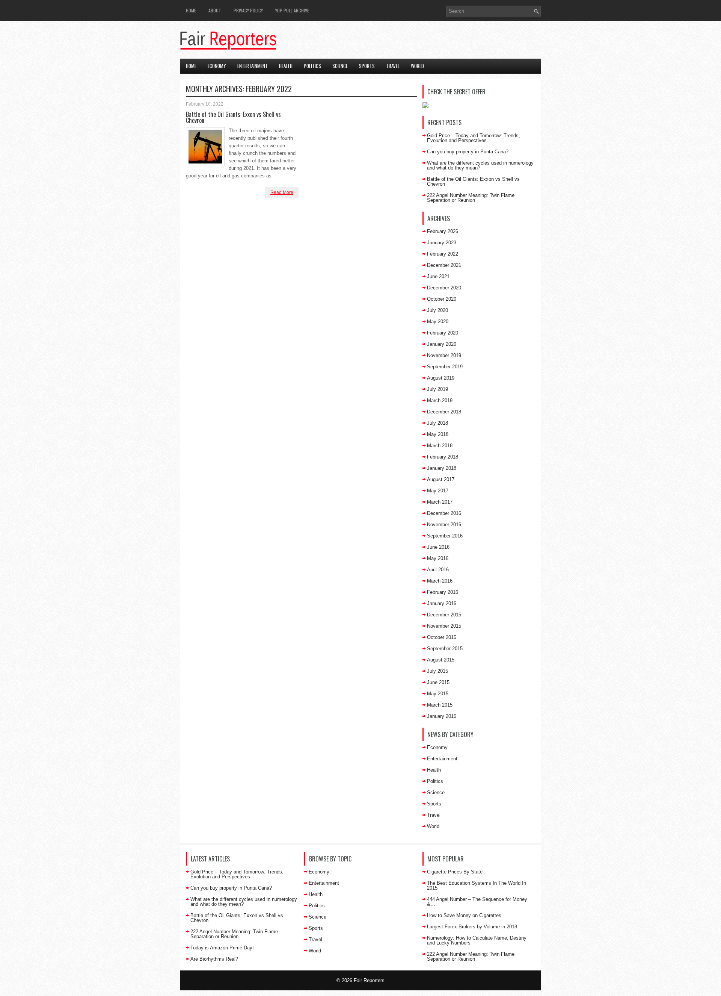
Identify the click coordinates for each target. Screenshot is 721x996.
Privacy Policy (248, 10)
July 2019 (437, 389)
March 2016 (440, 581)
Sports (367, 66)
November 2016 (444, 524)
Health (286, 66)
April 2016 (438, 569)
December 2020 (444, 288)
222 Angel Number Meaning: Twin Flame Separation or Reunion (470, 197)
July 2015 (437, 671)
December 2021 (444, 265)
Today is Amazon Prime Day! (222, 948)
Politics (312, 66)
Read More (281, 192)
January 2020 (441, 344)
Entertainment (252, 66)
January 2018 (441, 468)
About (214, 10)
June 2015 (438, 682)
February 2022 (442, 254)
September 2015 (445, 648)
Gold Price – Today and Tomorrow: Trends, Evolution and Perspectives (473, 138)
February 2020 (442, 333)
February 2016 (442, 592)
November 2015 (444, 626)
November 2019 (444, 355)
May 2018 (437, 434)
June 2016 (438, 547)
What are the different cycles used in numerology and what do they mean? (480, 165)
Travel (393, 66)
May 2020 (437, 321)
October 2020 (441, 299)
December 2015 (444, 615)
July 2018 (437, 423)
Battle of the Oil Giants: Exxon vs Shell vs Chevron (233, 117)
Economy (217, 66)
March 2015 (440, 705)
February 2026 (442, 231)
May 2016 (437, 558)
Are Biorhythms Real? (214, 959)
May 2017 (437, 490)
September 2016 (445, 536)
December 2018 (444, 412)
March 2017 (440, 502)
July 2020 (437, 310)
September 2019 (445, 366)
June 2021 (438, 276)
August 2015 (440, 660)
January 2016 (441, 603)
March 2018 (440, 445)
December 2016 (444, 513)
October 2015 (441, 637)
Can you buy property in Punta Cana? (467, 151)
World (417, 66)
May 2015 (437, 693)
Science (340, 66)
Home (191, 10)
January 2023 (441, 242)
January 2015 (441, 716)
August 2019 (440, 378)
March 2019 (440, 400)
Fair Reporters (369, 980)
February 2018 (442, 457)
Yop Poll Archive (292, 10)
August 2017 (440, 479)
